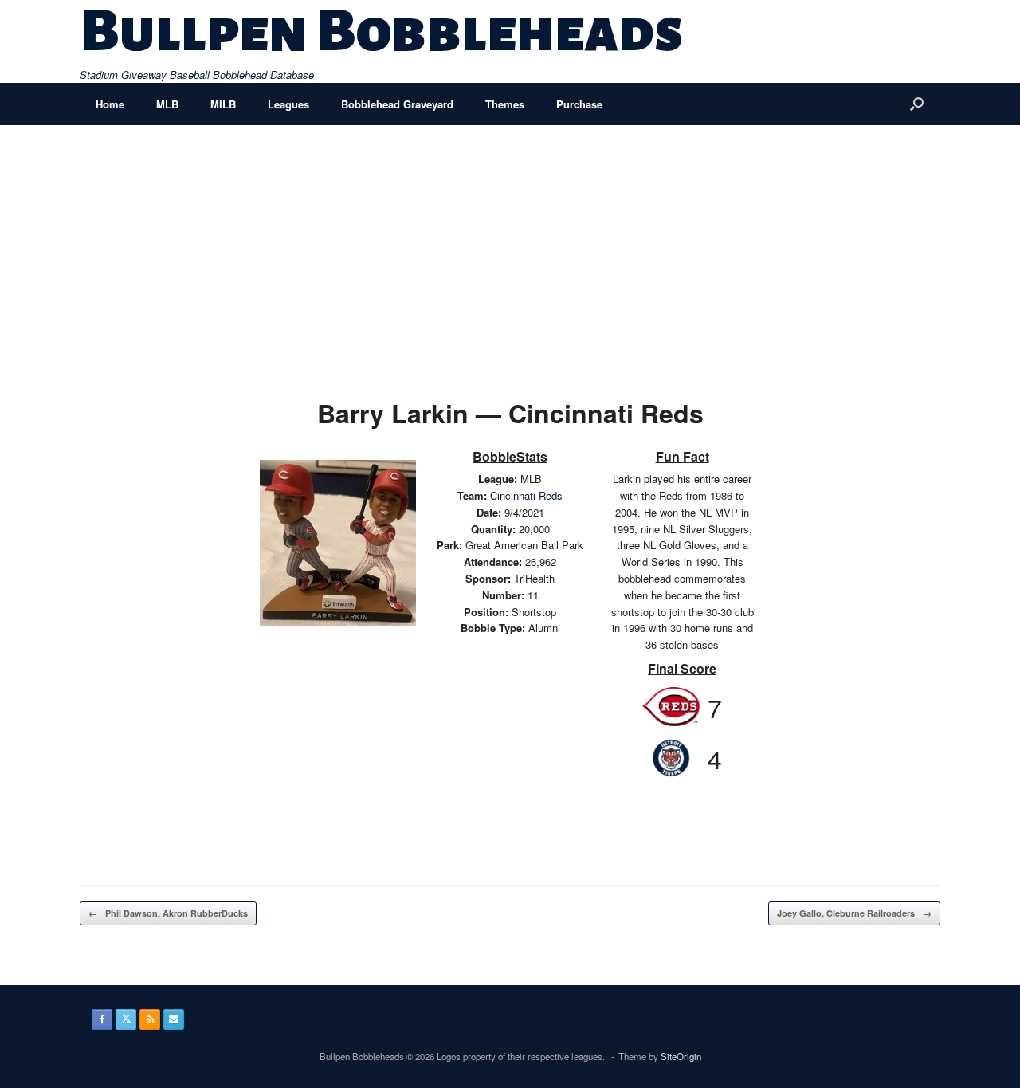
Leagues (288, 104)
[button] (916, 104)
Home (110, 104)
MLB (167, 104)
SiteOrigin (681, 1056)
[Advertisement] (510, 244)
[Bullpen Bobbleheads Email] (173, 1019)
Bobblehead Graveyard (397, 104)
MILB (223, 104)
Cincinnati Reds (526, 495)
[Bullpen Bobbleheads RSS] (149, 1019)
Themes (504, 104)
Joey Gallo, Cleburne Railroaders (854, 913)
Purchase (579, 104)
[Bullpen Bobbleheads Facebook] (102, 1019)
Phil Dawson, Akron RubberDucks (168, 913)
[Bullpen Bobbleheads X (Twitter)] (126, 1019)
